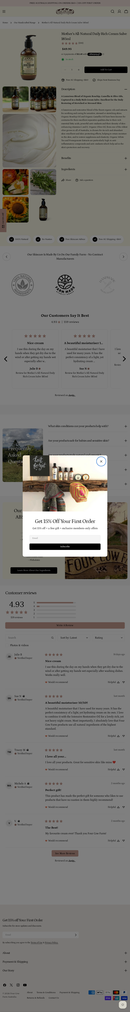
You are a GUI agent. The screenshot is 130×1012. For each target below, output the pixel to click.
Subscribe (65, 546)
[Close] (101, 461)
